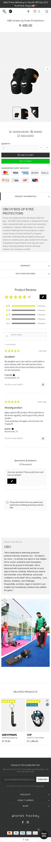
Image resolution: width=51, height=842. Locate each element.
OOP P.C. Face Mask (35, 738)
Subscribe (42, 779)
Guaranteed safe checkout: (15, 168)
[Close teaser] (38, 829)
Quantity (5, 144)
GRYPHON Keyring (9, 738)
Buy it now (25, 161)
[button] (43, 297)
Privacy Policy (39, 786)
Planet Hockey (10, 11)
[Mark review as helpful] (43, 384)
